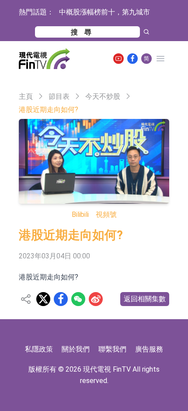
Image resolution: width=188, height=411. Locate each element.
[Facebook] (132, 58)
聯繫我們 (112, 349)
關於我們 (76, 349)
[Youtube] (118, 58)
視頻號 (106, 214)
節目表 (59, 96)
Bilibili (80, 214)
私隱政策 (39, 349)
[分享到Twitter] (43, 299)
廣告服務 (149, 349)
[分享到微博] (96, 299)
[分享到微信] (78, 299)
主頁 (26, 96)
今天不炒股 (102, 96)
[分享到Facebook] (61, 299)
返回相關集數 (145, 299)
